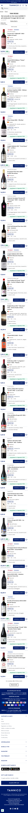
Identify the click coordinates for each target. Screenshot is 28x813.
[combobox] (15, 8)
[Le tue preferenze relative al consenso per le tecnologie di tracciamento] (2, 810)
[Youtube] (15, 809)
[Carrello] (26, 5)
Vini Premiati (5, 756)
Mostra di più (14, 684)
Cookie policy (4, 737)
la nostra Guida (9, 692)
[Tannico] (14, 5)
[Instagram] (13, 809)
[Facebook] (10, 809)
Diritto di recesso (5, 730)
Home (1, 11)
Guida (2, 721)
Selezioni (4, 760)
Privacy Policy (4, 735)
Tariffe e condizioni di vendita (8, 728)
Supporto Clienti (7, 716)
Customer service (5, 723)
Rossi (6, 11)
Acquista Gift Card (14, 782)
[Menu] (1, 5)
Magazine (4, 751)
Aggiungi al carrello (19, 52)
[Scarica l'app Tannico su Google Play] (15, 769)
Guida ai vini (5, 746)
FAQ (2, 719)
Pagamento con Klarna (6, 726)
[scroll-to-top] (26, 806)
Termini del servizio (5, 732)
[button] (23, 5)
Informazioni (5, 742)
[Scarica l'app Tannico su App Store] (5, 769)
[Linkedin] (17, 809)
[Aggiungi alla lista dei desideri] (26, 52)
